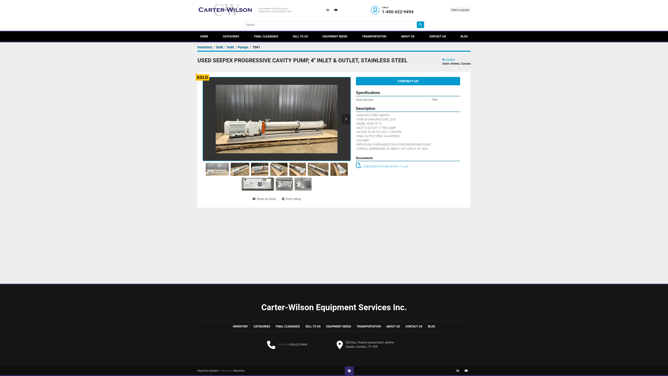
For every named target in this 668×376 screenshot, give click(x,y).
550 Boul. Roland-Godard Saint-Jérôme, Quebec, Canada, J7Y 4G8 (370, 344)
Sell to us (300, 36)
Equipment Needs (335, 36)
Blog (464, 36)
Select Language (460, 10)
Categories (231, 36)
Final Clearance (266, 36)
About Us (408, 36)
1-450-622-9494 (397, 12)
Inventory (240, 326)
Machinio (239, 370)
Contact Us (437, 36)
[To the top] (349, 370)
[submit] (420, 24)
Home (204, 36)
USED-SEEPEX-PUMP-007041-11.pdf (385, 166)
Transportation (374, 36)
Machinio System (208, 370)
